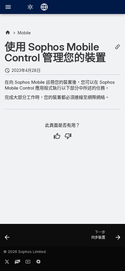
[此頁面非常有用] (57, 136)
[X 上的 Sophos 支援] (7, 263)
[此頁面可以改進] (68, 136)
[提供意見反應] (38, 263)
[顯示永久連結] (117, 47)
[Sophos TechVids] (28, 263)
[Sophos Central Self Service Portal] (8, 33)
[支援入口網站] (17, 263)
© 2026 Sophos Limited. (25, 251)
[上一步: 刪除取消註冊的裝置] (7, 237)
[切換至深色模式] (30, 7)
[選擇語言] (44, 7)
